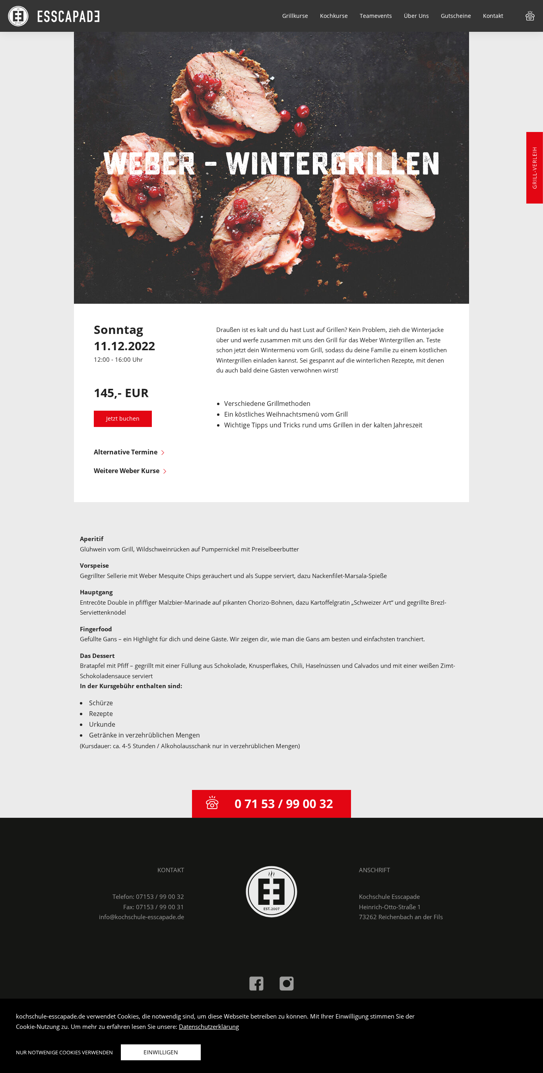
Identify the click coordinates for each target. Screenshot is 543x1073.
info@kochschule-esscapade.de (141, 917)
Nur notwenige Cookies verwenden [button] (64, 1052)
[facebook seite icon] (256, 982)
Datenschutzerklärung (209, 1026)
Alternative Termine (125, 452)
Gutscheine (456, 15)
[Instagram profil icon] (286, 982)
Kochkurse (334, 15)
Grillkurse (295, 15)
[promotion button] (534, 168)
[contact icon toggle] (530, 15)
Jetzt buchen (123, 418)
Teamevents (376, 15)
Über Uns (416, 15)
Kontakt (493, 15)
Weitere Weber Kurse (126, 470)
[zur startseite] (271, 891)
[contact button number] (271, 804)
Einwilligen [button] (161, 1052)
